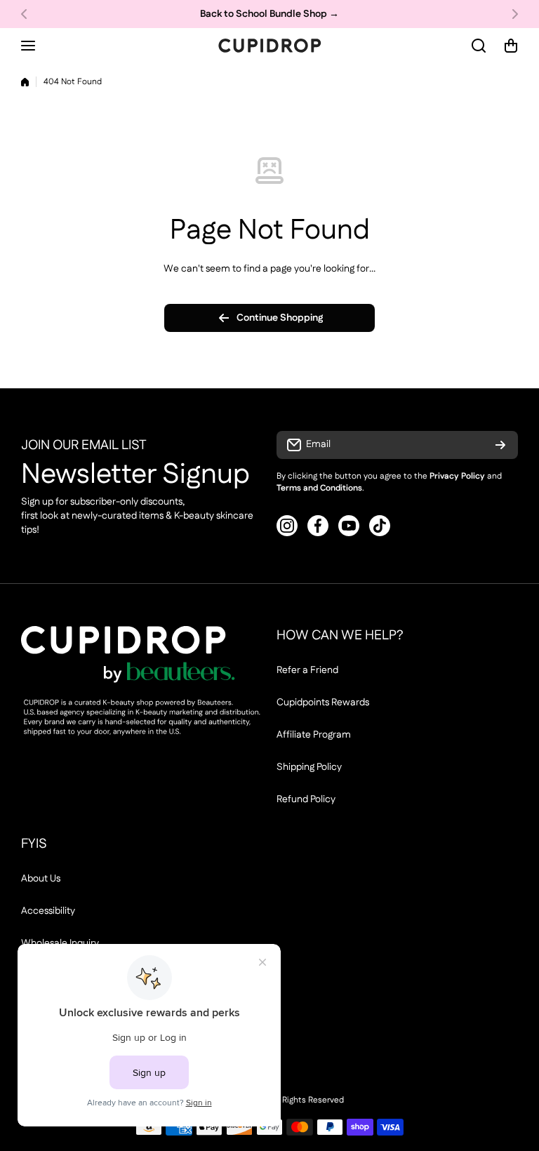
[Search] (479, 46)
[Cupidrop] (269, 45)
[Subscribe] (500, 445)
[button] (28, 14)
